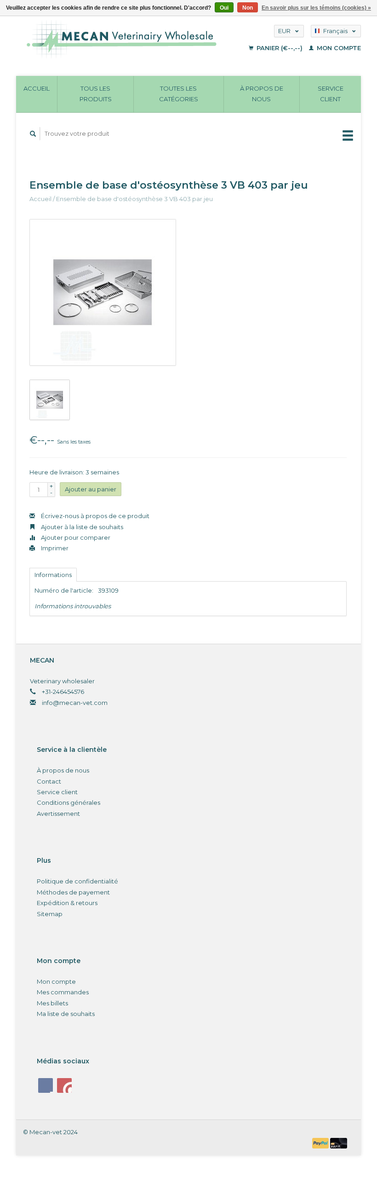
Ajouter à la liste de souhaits (81, 527)
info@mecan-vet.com (75, 702)
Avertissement (58, 813)
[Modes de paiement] (321, 1142)
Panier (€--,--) (279, 48)
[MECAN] (132, 39)
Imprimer (54, 548)
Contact (49, 781)
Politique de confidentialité (77, 881)
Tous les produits (96, 94)
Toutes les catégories (178, 94)
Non (247, 8)
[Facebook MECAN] (45, 1085)
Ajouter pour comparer (75, 537)
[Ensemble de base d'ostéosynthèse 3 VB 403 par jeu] (103, 292)
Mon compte (338, 48)
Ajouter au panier (90, 489)
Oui (224, 8)
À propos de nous (261, 94)
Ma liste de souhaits (66, 1013)
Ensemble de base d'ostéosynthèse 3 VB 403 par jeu (134, 198)
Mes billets (52, 1003)
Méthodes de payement (73, 892)
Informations (53, 574)
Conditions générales (68, 802)
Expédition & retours (67, 902)
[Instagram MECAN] (64, 1085)
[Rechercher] (33, 133)
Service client (330, 94)
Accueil (36, 88)
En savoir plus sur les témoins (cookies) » (316, 8)
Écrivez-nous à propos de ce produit (94, 515)
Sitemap (50, 914)
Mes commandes (63, 992)
